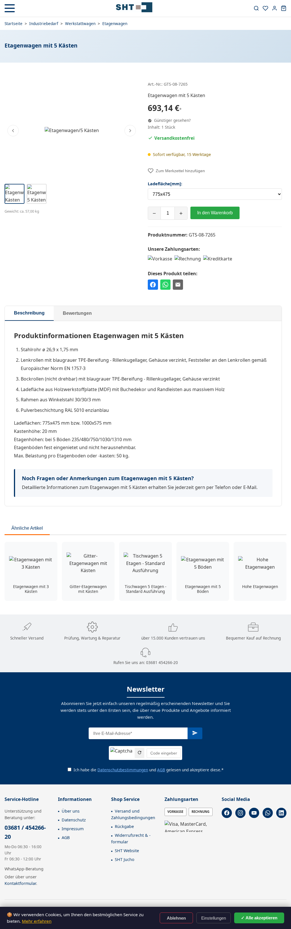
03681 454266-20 (162, 662)
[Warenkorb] (283, 8)
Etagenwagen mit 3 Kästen (31, 589)
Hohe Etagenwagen (260, 586)
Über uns (71, 811)
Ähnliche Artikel (27, 528)
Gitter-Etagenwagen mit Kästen (88, 589)
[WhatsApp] (268, 813)
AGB (161, 769)
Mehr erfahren (36, 921)
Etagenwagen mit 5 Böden (203, 589)
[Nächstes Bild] (130, 130)
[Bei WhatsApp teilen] (165, 284)
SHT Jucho (124, 859)
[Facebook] (227, 813)
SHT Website (127, 850)
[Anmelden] (274, 8)
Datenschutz (74, 820)
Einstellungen (213, 918)
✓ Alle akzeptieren (259, 917)
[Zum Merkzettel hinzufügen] (50, 548)
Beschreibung (29, 313)
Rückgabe (124, 826)
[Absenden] (195, 733)
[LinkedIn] (281, 813)
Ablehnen (176, 918)
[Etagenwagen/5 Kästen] (72, 130)
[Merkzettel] (265, 8)
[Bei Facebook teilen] (153, 284)
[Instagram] (240, 813)
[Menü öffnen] (10, 8)
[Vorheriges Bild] (13, 130)
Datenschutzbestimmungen (122, 769)
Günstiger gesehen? (172, 120)
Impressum (73, 828)
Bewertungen (77, 313)
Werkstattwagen (80, 23)
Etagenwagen (114, 23)
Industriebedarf (43, 23)
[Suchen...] (256, 8)
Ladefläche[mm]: (165, 183)
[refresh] (139, 753)
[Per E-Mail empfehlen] (178, 284)
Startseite (13, 23)
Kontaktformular (20, 883)
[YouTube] (254, 813)
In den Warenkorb (215, 212)
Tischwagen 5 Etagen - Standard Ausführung (145, 589)
